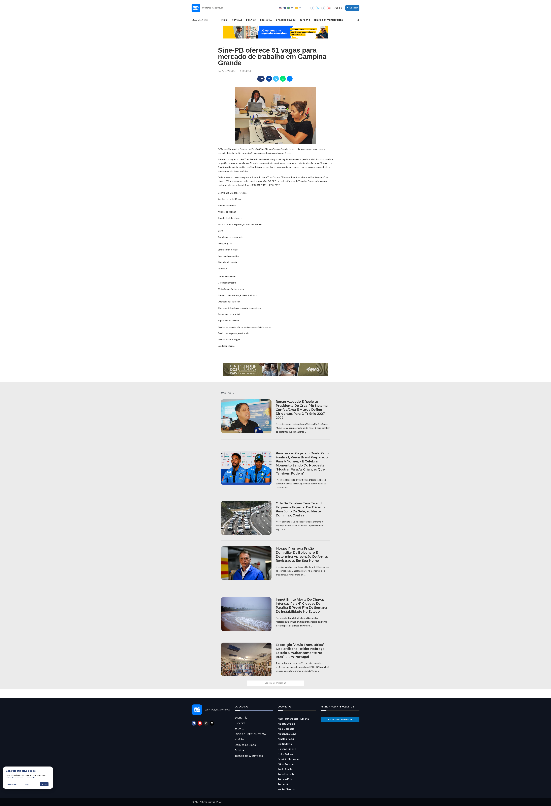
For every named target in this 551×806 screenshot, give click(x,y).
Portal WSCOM (229, 71)
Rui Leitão (283, 784)
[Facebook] (312, 8)
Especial (240, 723)
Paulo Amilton (286, 769)
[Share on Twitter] (276, 79)
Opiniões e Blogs (286, 20)
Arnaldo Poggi (286, 739)
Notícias (237, 20)
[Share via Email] (290, 79)
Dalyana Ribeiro (287, 749)
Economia (266, 20)
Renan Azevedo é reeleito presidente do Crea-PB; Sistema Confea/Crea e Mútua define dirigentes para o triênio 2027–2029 (302, 410)
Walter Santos (286, 789)
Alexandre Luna (287, 734)
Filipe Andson (286, 764)
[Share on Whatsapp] (283, 79)
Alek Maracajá (286, 729)
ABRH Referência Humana (293, 719)
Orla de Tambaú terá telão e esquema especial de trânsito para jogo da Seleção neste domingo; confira (300, 509)
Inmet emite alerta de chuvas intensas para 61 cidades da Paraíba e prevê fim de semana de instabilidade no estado (301, 606)
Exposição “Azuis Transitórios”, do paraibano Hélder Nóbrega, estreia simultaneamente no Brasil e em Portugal (300, 651)
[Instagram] (323, 8)
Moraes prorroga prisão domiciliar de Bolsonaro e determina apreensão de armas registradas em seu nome (302, 555)
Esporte (305, 20)
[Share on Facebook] (269, 79)
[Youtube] (329, 8)
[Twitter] (318, 8)
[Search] (358, 20)
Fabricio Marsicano (289, 759)
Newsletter (352, 8)
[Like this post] (262, 79)
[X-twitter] (212, 723)
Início (224, 20)
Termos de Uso (30, 778)
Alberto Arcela (286, 724)
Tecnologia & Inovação (249, 755)
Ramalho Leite (286, 774)
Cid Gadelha (285, 744)
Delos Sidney (285, 754)
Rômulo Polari (286, 779)
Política (251, 20)
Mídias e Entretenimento (328, 20)
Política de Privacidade (14, 778)
